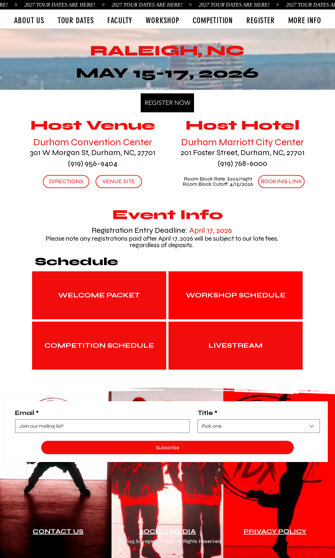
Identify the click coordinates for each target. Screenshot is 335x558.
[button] (75, 20)
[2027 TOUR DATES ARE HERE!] (167, 5)
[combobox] (259, 426)
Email (27, 413)
